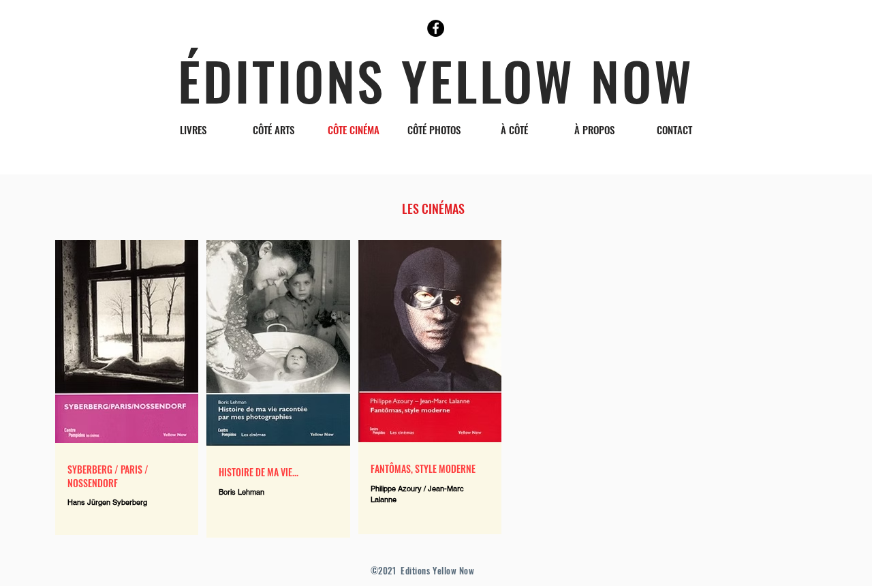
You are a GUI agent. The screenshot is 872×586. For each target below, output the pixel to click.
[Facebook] (435, 28)
